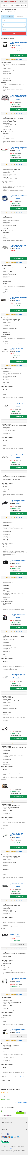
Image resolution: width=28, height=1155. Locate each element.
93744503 (18, 198)
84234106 (18, 617)
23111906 (18, 503)
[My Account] (23, 2)
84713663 (18, 457)
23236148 (18, 45)
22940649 (18, 351)
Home (2, 9)
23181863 (18, 563)
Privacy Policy (21, 1146)
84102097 (18, 248)
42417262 (18, 837)
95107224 (18, 150)
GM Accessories (8, 9)
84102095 (18, 406)
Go (14, 33)
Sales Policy (6, 1146)
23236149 (18, 728)
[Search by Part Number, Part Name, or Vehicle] (25, 5)
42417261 (18, 786)
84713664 (18, 936)
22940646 (18, 981)
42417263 (18, 886)
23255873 (18, 678)
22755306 (18, 1032)
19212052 (18, 300)
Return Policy (13, 1146)
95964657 (18, 99)
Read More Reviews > (22, 1102)
